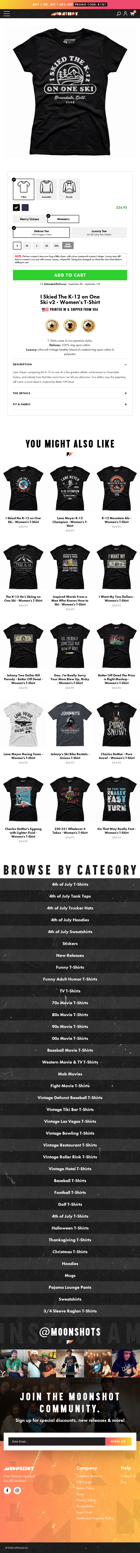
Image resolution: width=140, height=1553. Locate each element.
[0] (132, 14)
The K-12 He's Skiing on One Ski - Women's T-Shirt (23, 601)
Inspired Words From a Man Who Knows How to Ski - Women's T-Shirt (69, 603)
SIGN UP (118, 1441)
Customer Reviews (89, 1475)
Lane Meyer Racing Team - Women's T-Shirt (23, 758)
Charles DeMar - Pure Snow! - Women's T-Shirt (117, 758)
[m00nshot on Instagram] (14, 1363)
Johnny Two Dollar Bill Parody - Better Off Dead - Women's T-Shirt (23, 681)
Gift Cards (83, 1482)
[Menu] (7, 13)
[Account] (125, 16)
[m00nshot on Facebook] (7, 1490)
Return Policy (85, 1488)
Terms (80, 1494)
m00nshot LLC (21, 1547)
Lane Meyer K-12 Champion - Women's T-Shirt (70, 524)
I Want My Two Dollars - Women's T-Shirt (117, 601)
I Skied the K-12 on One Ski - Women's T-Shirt (23, 522)
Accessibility (85, 1506)
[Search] (119, 13)
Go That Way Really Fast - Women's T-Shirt (116, 833)
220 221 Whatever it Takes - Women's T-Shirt (70, 833)
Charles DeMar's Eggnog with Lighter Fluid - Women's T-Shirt (23, 835)
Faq (123, 1482)
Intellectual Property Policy (95, 1518)
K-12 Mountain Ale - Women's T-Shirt (116, 522)
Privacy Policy (86, 1500)
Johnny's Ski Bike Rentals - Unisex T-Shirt (70, 758)
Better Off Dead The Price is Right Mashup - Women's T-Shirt (116, 681)
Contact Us (128, 1475)
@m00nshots (70, 1332)
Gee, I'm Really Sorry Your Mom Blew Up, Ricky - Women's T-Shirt (69, 681)
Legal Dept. (84, 1512)
